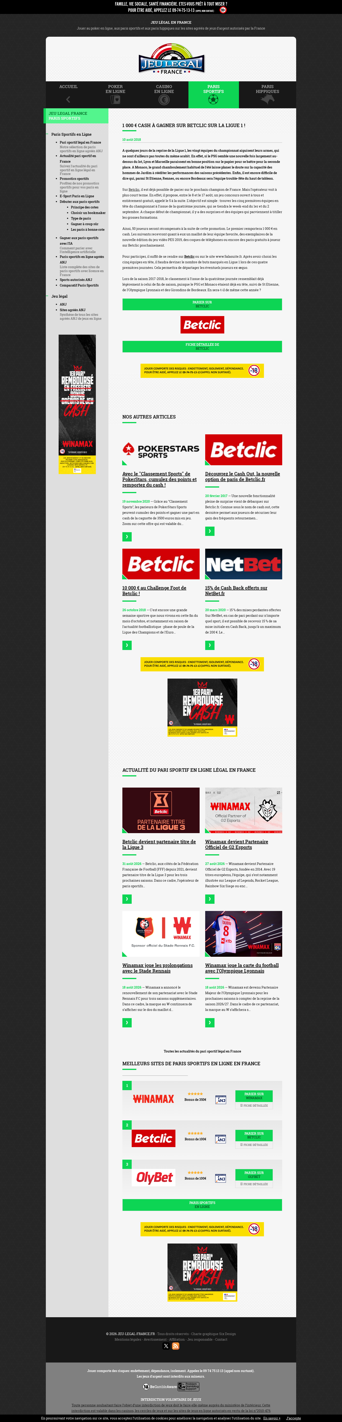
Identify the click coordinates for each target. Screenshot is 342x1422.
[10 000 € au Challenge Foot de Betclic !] (161, 564)
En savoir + (272, 1418)
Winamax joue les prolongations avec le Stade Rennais (157, 968)
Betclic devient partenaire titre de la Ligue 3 (159, 844)
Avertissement (155, 1339)
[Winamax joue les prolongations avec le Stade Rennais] (161, 934)
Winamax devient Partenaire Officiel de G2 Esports (236, 844)
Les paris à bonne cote (87, 229)
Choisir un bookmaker (88, 213)
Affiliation (177, 1339)
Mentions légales (128, 1339)
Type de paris (81, 218)
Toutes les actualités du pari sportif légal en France (202, 1051)
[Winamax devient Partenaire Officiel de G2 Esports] (243, 810)
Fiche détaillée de (202, 346)
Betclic (134, 189)
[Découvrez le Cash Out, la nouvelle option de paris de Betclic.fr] (243, 449)
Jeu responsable (200, 1339)
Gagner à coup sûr (84, 224)
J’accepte (293, 1418)
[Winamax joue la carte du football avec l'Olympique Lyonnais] (243, 934)
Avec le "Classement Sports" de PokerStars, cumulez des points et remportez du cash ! (159, 479)
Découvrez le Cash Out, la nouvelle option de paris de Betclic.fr (242, 476)
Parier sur (202, 304)
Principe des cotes (84, 207)
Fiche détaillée (255, 1105)
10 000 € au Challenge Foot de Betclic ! (154, 590)
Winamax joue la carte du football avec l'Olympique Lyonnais (242, 968)
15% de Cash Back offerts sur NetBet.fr (236, 590)
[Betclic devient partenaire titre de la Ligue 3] (161, 810)
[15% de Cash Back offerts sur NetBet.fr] (243, 564)
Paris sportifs (202, 1205)
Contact (221, 1339)
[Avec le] (127, 536)
